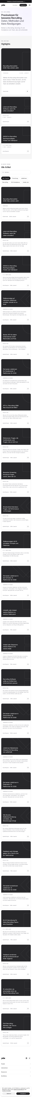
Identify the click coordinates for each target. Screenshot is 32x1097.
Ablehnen (9, 1093)
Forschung (15, 178)
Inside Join (26, 182)
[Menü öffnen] (29, 5)
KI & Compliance (15, 182)
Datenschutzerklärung (19, 1089)
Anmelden (15, 5)
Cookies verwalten (6, 1090)
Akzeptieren (23, 1093)
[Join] (3, 5)
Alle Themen (5, 178)
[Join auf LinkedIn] (26, 1058)
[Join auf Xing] (29, 1058)
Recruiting (5, 182)
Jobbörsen (24, 178)
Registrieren (23, 5)
